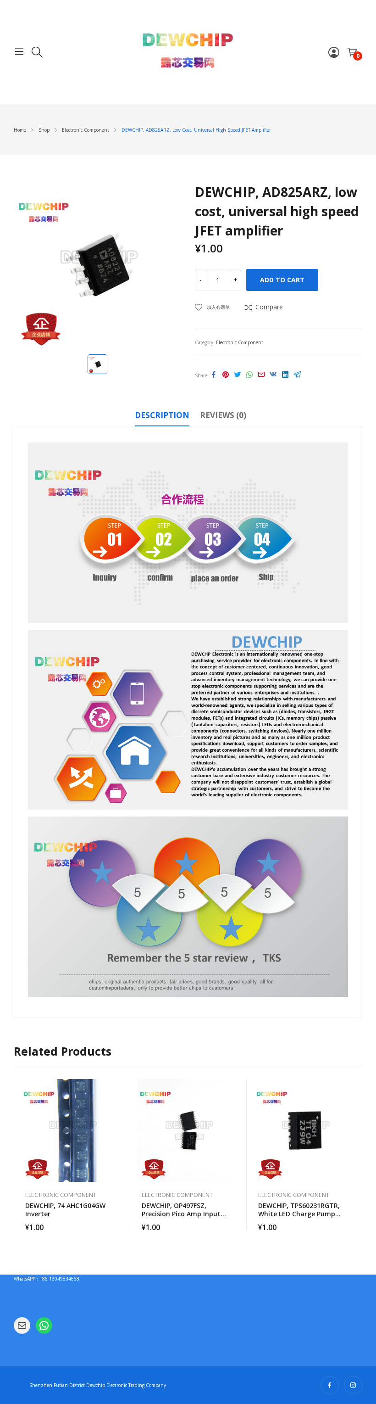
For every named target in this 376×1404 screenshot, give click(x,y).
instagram (353, 1385)
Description (162, 415)
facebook (330, 1385)
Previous (20, 1155)
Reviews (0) (223, 415)
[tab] (162, 417)
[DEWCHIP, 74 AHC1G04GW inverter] (72, 1130)
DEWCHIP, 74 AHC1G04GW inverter (65, 1209)
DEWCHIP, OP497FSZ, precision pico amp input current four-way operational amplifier (181, 1218)
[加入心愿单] (119, 1109)
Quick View (119, 1088)
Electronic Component (239, 342)
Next (355, 1155)
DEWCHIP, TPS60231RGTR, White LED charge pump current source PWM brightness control (299, 1218)
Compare (269, 306)
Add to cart (282, 279)
